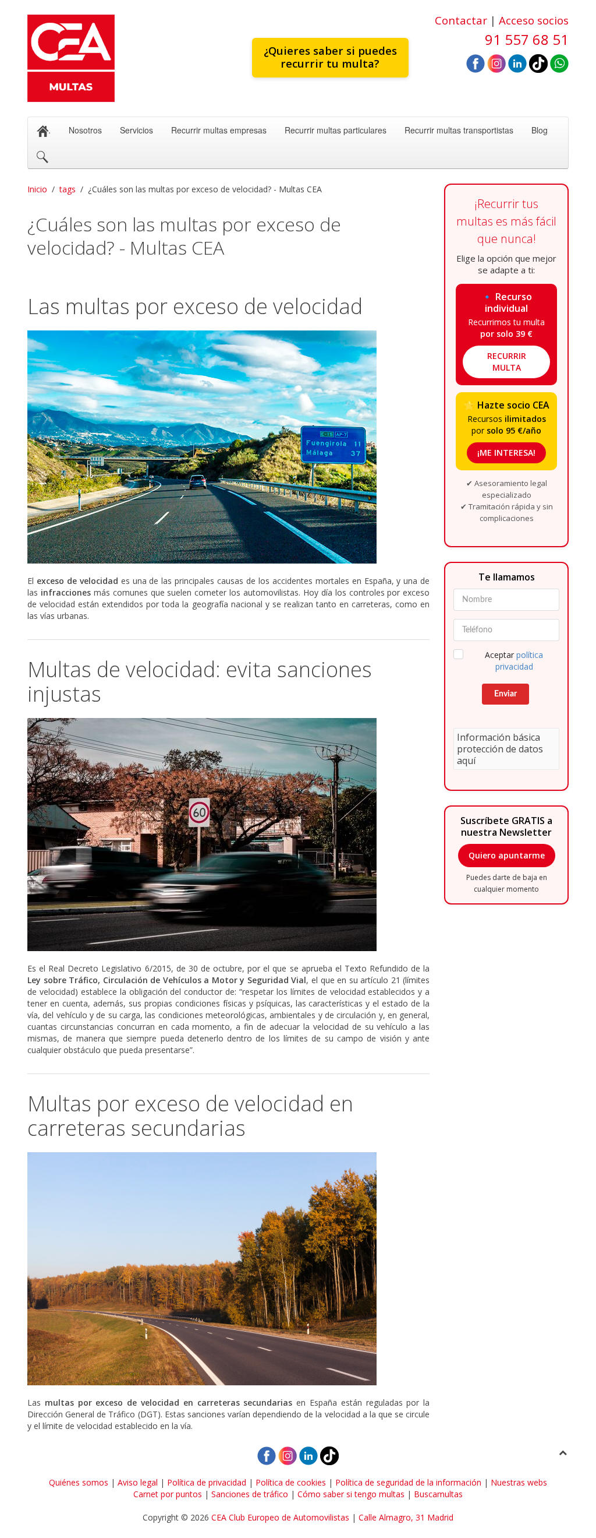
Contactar (461, 20)
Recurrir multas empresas (219, 130)
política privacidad (519, 660)
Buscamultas (438, 1494)
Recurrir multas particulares (335, 130)
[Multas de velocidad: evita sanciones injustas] (228, 834)
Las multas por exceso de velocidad (195, 306)
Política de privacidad (206, 1482)
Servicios (136, 130)
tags (67, 189)
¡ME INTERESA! (506, 452)
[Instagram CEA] (496, 62)
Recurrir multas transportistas (459, 130)
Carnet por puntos (167, 1494)
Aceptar (514, 660)
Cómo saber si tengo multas (351, 1494)
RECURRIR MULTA (506, 361)
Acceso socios (534, 20)
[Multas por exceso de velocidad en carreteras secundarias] (228, 1268)
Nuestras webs (519, 1482)
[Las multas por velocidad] (228, 447)
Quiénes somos (78, 1482)
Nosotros (85, 130)
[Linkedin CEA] (517, 62)
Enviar (505, 694)
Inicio (37, 189)
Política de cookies (291, 1482)
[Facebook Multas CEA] (475, 62)
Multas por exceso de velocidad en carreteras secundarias (190, 1115)
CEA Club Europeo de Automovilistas (280, 1517)
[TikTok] (538, 62)
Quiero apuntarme (507, 855)
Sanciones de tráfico (249, 1494)
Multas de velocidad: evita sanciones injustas (199, 681)
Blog (539, 130)
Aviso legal (138, 1482)
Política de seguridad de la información (408, 1482)
